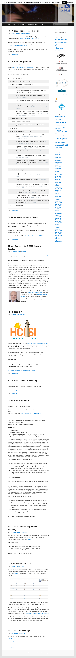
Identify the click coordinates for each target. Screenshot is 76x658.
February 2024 (58, 167)
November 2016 (58, 204)
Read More (70, 2)
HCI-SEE (64, 131)
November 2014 (58, 219)
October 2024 (58, 160)
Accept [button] (64, 2)
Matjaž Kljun (23, 251)
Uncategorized (15, 54)
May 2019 (57, 193)
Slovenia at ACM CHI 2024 (19, 563)
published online (11, 638)
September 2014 (58, 223)
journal (60, 134)
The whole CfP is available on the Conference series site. (21, 370)
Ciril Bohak (24, 383)
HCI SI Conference (22, 24)
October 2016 (58, 205)
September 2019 (58, 188)
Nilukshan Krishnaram (25, 33)
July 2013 (57, 237)
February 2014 (58, 227)
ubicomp (64, 136)
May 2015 (57, 215)
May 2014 (57, 224)
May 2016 (57, 210)
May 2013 (57, 240)
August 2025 (58, 157)
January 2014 (58, 229)
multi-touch (58, 136)
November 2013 (58, 232)
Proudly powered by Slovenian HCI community (38, 653)
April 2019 (57, 195)
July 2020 (57, 185)
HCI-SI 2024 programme (18, 400)
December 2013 (58, 230)
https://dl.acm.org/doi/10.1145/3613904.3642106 (37, 613)
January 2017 (58, 201)
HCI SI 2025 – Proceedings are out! (23, 30)
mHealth (64, 134)
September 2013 (58, 235)
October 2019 (58, 187)
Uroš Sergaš (22, 633)
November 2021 (58, 177)
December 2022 (58, 173)
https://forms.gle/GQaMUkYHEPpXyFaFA (31, 413)
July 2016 (57, 209)
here (60, 33)
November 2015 (58, 213)
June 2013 (57, 238)
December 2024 (58, 159)
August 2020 (58, 184)
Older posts (11, 647)
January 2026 (58, 153)
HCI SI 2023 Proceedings (19, 630)
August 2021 (58, 181)
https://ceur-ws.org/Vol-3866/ (14, 390)
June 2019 (57, 191)
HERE (29, 539)
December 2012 (58, 241)
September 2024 (58, 162)
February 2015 (58, 216)
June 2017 (57, 198)
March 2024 (57, 165)
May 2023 (57, 171)
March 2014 (57, 226)
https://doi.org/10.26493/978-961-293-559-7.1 (18, 45)
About (14, 24)
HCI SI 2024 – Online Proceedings (23, 380)
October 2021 (58, 179)
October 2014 (58, 221)
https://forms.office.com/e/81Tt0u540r (34, 235)
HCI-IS (58, 131)
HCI (63, 127)
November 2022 (58, 174)
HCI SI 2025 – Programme (19, 61)
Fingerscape (57, 128)
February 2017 (58, 199)
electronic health (60, 125)
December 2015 (58, 212)
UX (67, 145)
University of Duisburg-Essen (35, 292)
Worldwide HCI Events (33, 24)
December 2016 (58, 202)
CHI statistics (16, 573)
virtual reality (58, 147)
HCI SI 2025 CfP (15, 311)
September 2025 (58, 156)
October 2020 (58, 182)
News (9, 24)
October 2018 (58, 196)
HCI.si (56, 134)
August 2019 (58, 190)
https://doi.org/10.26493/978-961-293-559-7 (30, 38)
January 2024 (58, 168)
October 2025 (58, 154)
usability (62, 145)
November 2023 (58, 170)
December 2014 (58, 218)
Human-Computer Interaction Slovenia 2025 (22, 67)
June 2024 (57, 163)
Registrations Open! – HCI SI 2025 (23, 217)
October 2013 (58, 233)
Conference (14, 641)
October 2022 (58, 176)
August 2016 (58, 207)
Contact (41, 24)
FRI (60, 128)
